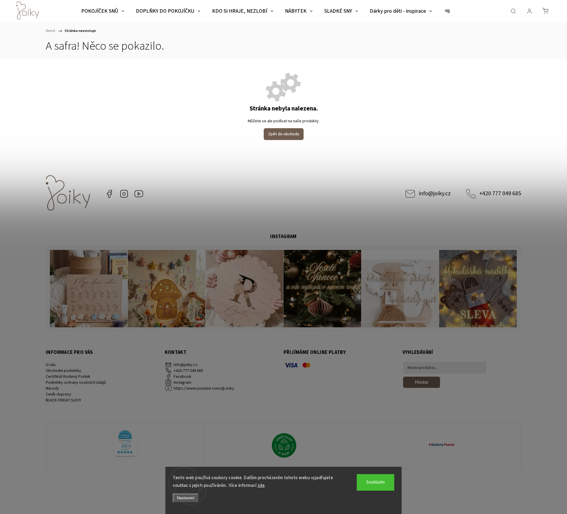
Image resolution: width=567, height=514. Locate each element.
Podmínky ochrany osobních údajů (76, 383)
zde (261, 485)
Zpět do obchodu (283, 134)
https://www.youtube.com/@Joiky (138, 193)
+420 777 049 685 (500, 193)
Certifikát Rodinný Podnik (68, 377)
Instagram (124, 193)
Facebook (109, 193)
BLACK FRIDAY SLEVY (63, 400)
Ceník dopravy (58, 394)
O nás (51, 365)
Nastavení (185, 498)
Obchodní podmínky (63, 371)
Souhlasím (375, 482)
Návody (52, 388)
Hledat (421, 382)
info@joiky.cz (435, 193)
